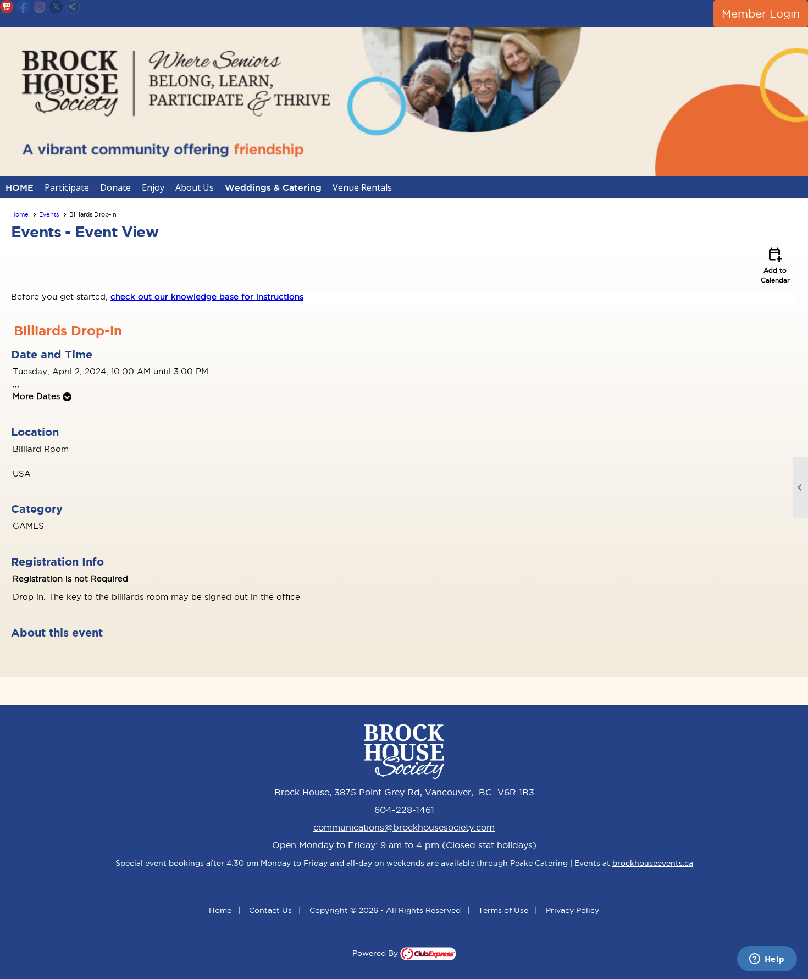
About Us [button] (194, 187)
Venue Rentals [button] (362, 187)
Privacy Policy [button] (572, 910)
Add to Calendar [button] (775, 264)
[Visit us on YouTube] (7, 7)
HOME (19, 187)
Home (20, 214)
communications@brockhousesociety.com (404, 827)
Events (49, 214)
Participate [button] (67, 187)
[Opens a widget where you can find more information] (767, 960)
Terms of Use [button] (503, 910)
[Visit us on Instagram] (40, 7)
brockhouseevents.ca (652, 863)
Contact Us (270, 910)
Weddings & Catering (273, 187)
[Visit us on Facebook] (23, 7)
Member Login (761, 14)
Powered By (376, 953)
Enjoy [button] (153, 187)
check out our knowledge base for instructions (206, 296)
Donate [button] (115, 187)
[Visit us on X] (56, 7)
